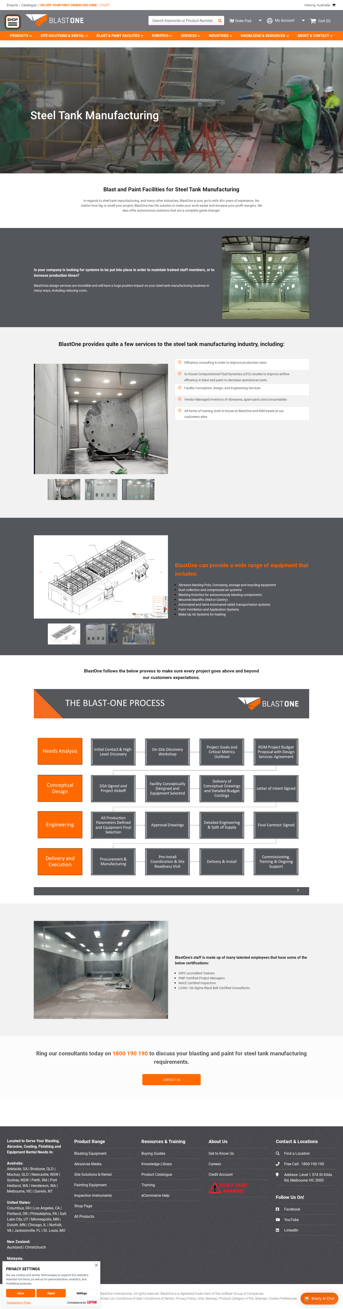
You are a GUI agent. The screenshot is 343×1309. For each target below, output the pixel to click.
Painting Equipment (90, 1184)
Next (161, 415)
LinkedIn (290, 1230)
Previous (40, 415)
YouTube (291, 1219)
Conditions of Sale (129, 1298)
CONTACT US (171, 1080)
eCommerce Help (155, 1195)
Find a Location (297, 1153)
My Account (284, 20)
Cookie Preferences (283, 1298)
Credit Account (221, 1174)
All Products (84, 1216)
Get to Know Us (221, 1153)
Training (148, 1184)
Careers (215, 1163)
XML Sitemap (208, 1298)
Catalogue (28, 5)
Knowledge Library (156, 1163)
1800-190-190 (312, 1163)
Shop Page (83, 1205)
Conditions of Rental (159, 1298)
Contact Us (106, 1298)
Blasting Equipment (90, 1153)
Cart (324, 20)
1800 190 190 (130, 1053)
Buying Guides (153, 1153)
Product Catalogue (156, 1174)
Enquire (12, 5)
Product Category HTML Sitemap (243, 1298)
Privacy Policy (186, 1298)
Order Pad (242, 20)
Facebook (291, 1209)
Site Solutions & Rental (93, 1174)
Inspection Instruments (93, 1195)
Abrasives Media (88, 1163)
